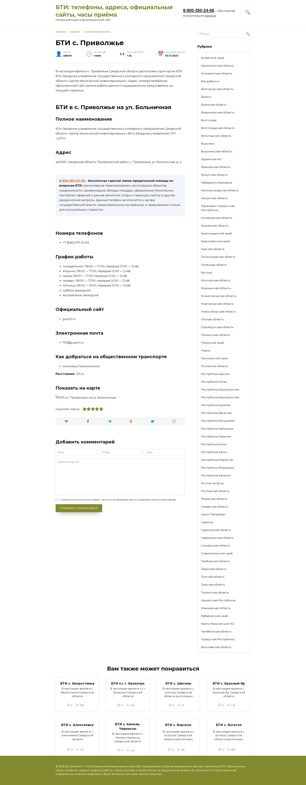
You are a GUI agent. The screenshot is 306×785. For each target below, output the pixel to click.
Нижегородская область (218, 296)
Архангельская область (217, 65)
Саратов (207, 522)
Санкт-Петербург (213, 514)
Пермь (206, 350)
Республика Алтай (214, 381)
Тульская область (213, 584)
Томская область (212, 576)
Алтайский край (212, 58)
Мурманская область (216, 288)
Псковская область (214, 366)
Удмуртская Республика (218, 600)
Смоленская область (215, 545)
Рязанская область (214, 498)
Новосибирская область (218, 311)
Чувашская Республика (217, 639)
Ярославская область (216, 647)
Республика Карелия (216, 436)
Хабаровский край (214, 616)
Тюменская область (215, 592)
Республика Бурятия (215, 405)
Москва (206, 272)
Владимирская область (217, 112)
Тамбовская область (215, 561)
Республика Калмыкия (217, 428)
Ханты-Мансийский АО (217, 623)
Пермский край (212, 342)
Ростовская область (215, 491)
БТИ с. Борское (178, 725)
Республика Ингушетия (218, 420)
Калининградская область (220, 190)
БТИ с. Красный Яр (229, 683)
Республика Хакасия (215, 475)
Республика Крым (214, 452)
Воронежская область (216, 151)
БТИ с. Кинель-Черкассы (128, 726)
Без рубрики (210, 81)
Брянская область (213, 104)
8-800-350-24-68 (198, 10)
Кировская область (214, 225)
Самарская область (214, 506)
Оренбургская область (217, 327)
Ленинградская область (218, 256)
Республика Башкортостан (220, 389)
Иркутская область (214, 174)
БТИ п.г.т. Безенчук (127, 683)
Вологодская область (216, 135)
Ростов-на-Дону (212, 483)
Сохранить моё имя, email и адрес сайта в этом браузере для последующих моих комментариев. (118, 499)
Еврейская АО (211, 159)
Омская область (212, 319)
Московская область (215, 280)
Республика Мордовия (217, 467)
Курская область (212, 249)
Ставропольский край (217, 553)
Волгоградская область (217, 128)
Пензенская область (215, 335)
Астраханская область (216, 73)
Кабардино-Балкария (216, 182)
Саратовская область (216, 530)
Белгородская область (217, 89)
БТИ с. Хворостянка (77, 683)
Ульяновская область (215, 608)
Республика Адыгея (215, 374)
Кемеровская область (216, 218)
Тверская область (213, 569)
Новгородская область (217, 303)
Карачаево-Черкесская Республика (218, 208)
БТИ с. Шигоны (178, 683)
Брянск (206, 97)
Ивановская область (215, 167)
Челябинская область (216, 631)
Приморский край (214, 358)
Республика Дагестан (216, 413)
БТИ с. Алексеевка (77, 725)
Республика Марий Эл (217, 460)
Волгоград (208, 120)
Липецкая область (214, 264)
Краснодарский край (216, 233)
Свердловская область (217, 537)
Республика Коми (213, 444)
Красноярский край (215, 241)
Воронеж (207, 143)
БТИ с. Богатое (229, 725)
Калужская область (214, 198)
